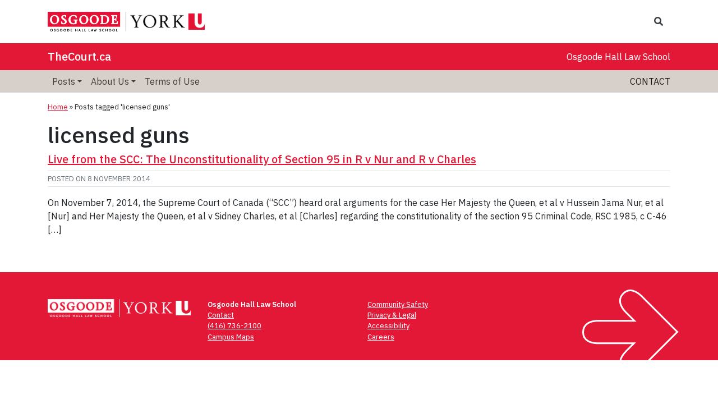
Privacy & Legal (391, 315)
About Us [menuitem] (110, 81)
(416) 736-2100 (234, 325)
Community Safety (397, 304)
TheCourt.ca (79, 56)
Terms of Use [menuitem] (172, 81)
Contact (650, 81)
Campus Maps (231, 337)
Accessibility (388, 325)
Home (58, 107)
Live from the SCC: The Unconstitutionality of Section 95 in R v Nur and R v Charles (262, 159)
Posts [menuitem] (63, 81)
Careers (380, 337)
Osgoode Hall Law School (618, 56)
